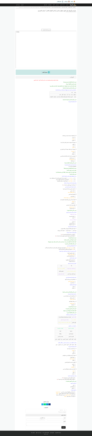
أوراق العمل (50, 4)
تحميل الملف (45, 72)
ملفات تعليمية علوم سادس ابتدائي (56, 7)
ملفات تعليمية (70, 7)
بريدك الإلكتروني (42, 417)
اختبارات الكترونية (62, 4)
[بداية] (73, 5)
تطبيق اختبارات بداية (46, 432)
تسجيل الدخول (18, 4)
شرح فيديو (57, 4)
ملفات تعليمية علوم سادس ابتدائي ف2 (45, 7)
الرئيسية (72, 1)
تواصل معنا (33, 432)
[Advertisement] (46, 20)
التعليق (64, 421)
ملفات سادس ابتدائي (64, 7)
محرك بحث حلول (38, 432)
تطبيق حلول (52, 432)
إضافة (63, 427)
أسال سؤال (45, 4)
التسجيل (22, 4)
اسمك (65, 417)
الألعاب (54, 4)
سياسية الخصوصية (58, 432)
